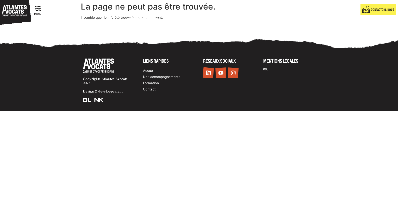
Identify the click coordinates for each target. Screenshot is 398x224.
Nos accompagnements (161, 77)
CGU (265, 69)
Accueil (148, 70)
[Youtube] (220, 73)
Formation (151, 83)
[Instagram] (233, 73)
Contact (149, 89)
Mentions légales (280, 61)
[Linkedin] (208, 72)
